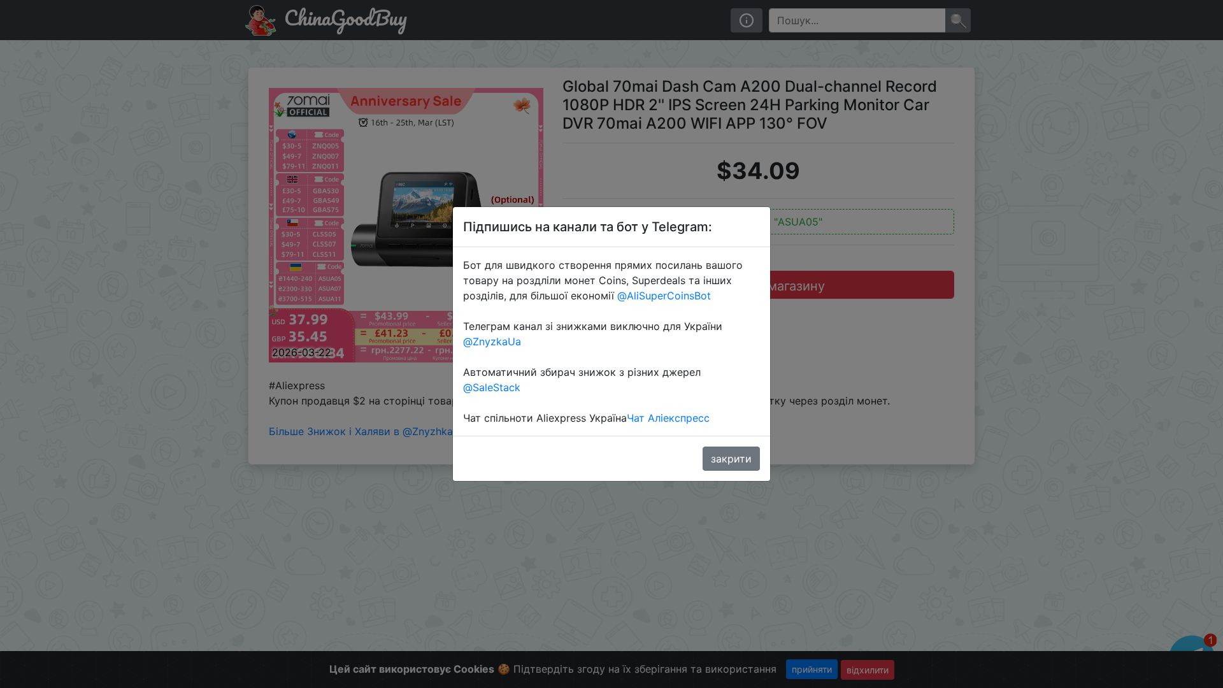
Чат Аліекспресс (668, 418)
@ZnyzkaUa (492, 341)
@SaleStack (491, 387)
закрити (731, 458)
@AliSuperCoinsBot (664, 295)
